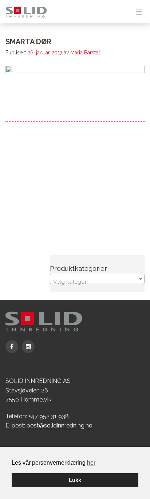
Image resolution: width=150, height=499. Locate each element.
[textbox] (97, 282)
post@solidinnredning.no (59, 425)
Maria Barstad (86, 52)
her (91, 463)
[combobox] (97, 279)
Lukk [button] (75, 480)
